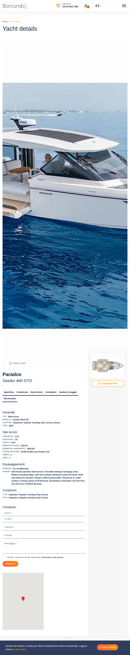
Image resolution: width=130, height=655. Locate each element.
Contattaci (50, 392)
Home (5, 22)
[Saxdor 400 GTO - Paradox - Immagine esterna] (65, 205)
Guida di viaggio (68, 392)
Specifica (9, 392)
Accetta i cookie (108, 647)
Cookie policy (19, 649)
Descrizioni (37, 392)
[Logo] (15, 6)
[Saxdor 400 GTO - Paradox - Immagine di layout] (107, 365)
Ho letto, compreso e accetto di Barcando (35, 557)
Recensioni (10, 398)
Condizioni (22, 392)
